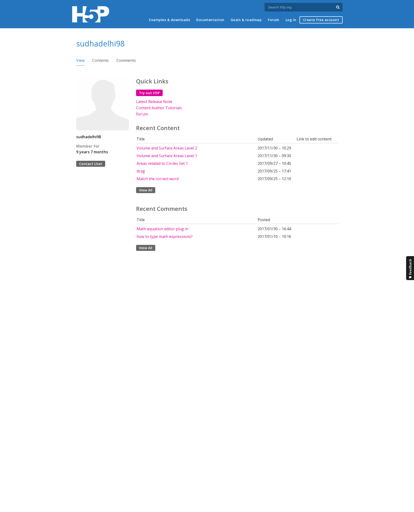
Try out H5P (149, 92)
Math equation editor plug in (162, 228)
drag (141, 171)
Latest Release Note (154, 101)
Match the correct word (157, 178)
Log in (291, 19)
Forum (273, 19)
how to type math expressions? (165, 236)
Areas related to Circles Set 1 (162, 163)
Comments (126, 60)
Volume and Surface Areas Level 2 (167, 148)
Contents (100, 60)
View (80, 60)
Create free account (321, 19)
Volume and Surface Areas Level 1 (167, 155)
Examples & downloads (169, 19)
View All (145, 190)
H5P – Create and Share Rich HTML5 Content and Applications (90, 14)
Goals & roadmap (246, 19)
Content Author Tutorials (159, 107)
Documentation (210, 19)
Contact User (90, 163)
